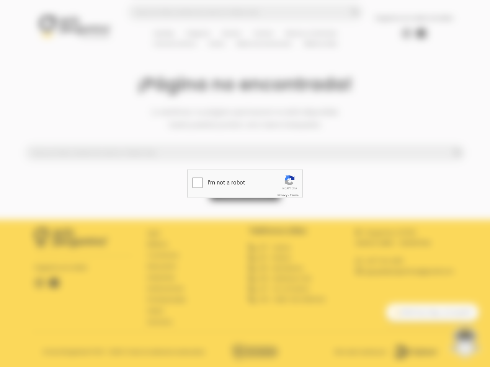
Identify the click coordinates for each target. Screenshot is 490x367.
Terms (294, 195)
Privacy (282, 195)
